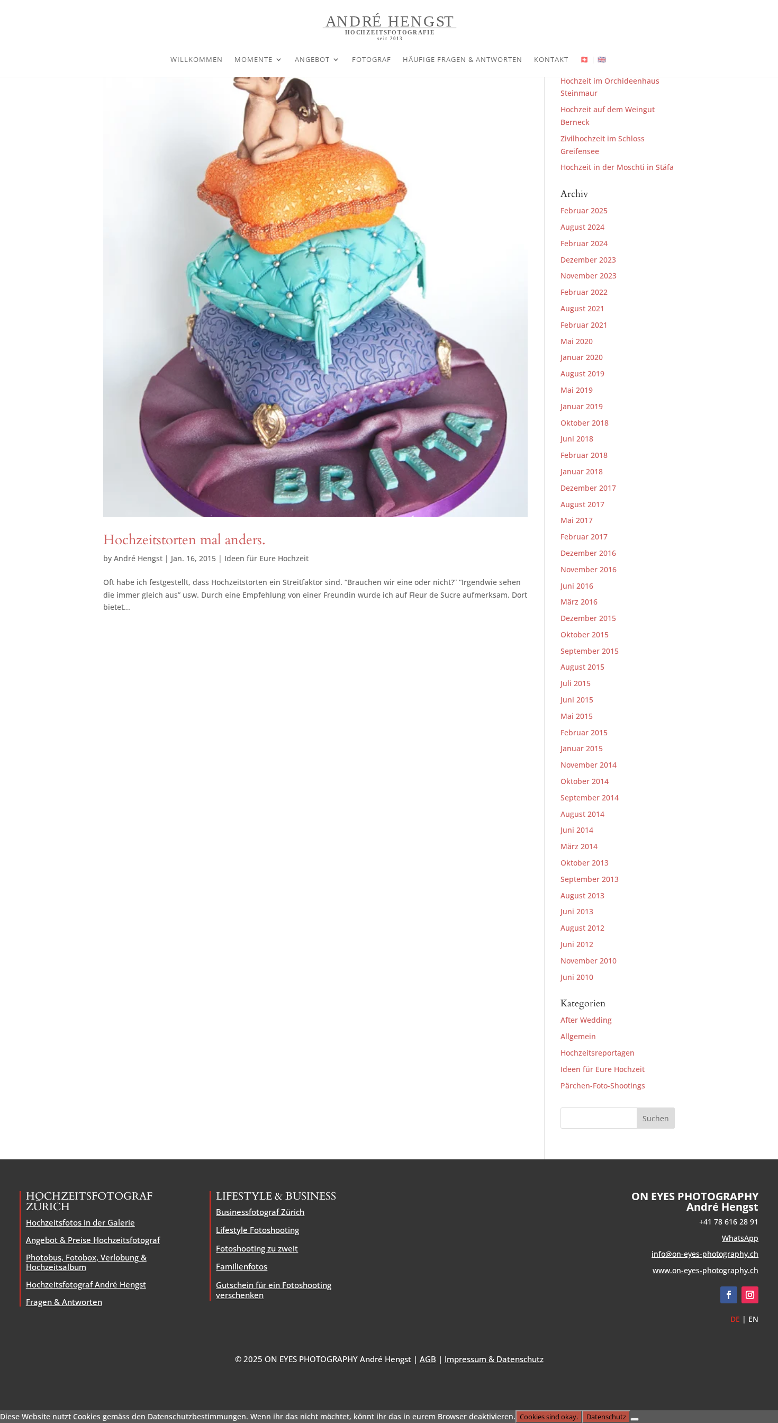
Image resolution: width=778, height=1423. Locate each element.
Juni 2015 (576, 700)
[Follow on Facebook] (728, 1294)
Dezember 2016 (588, 553)
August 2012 (582, 928)
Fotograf (371, 60)
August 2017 (582, 504)
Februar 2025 (584, 210)
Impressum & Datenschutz (494, 1359)
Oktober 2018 (584, 423)
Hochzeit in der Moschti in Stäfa (617, 167)
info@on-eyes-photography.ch (705, 1254)
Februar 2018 (584, 455)
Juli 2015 (575, 683)
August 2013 (582, 895)
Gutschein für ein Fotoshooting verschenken (273, 1290)
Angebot (312, 60)
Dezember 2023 (588, 260)
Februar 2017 (584, 537)
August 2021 (582, 308)
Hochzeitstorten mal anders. (184, 539)
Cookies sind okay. (549, 1416)
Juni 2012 (576, 944)
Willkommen (196, 60)
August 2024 (582, 227)
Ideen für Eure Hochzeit (266, 558)
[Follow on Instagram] (749, 1294)
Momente (253, 60)
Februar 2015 (584, 732)
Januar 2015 (581, 748)
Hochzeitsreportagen (597, 1053)
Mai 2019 (576, 390)
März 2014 (579, 846)
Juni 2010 (576, 977)
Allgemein (578, 1036)
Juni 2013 (576, 911)
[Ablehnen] (634, 1419)
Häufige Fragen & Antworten (462, 60)
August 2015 (582, 667)
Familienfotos (241, 1266)
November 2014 (588, 765)
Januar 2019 (581, 406)
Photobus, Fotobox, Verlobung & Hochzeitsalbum (86, 1262)
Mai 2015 (576, 716)
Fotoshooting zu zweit (257, 1248)
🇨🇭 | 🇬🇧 (593, 60)
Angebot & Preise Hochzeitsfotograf (93, 1240)
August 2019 (582, 373)
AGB (428, 1359)
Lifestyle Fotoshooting (257, 1229)
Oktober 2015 (584, 634)
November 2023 (588, 276)
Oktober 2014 (584, 781)
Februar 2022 (584, 292)
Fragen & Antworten (64, 1301)
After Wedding (586, 1020)
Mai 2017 (576, 520)
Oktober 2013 (584, 863)
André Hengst (138, 558)
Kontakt (551, 60)
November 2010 (588, 961)
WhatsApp (740, 1238)
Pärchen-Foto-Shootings (602, 1085)
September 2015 (589, 651)
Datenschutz (606, 1416)
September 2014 (589, 797)
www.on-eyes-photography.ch (705, 1270)
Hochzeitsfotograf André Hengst (86, 1284)
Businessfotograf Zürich (260, 1211)
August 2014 (582, 814)
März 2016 (579, 602)
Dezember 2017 (588, 488)
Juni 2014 (576, 830)
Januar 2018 (581, 471)
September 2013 (589, 879)
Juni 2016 (576, 586)
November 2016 (588, 569)
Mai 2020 (576, 341)
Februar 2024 (584, 243)
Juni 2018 (576, 439)
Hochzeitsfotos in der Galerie (80, 1222)
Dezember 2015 (588, 618)
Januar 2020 (581, 357)
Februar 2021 (584, 325)
